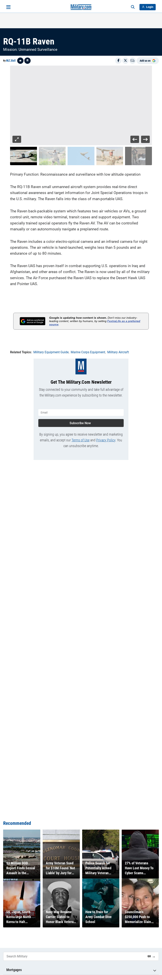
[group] (81, 105)
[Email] (132, 60)
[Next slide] (145, 139)
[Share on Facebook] (118, 60)
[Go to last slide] (135, 139)
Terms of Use (80, 440)
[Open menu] (8, 7)
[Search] (133, 7)
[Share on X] (125, 60)
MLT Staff (11, 60)
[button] (23, 156)
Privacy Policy (105, 440)
